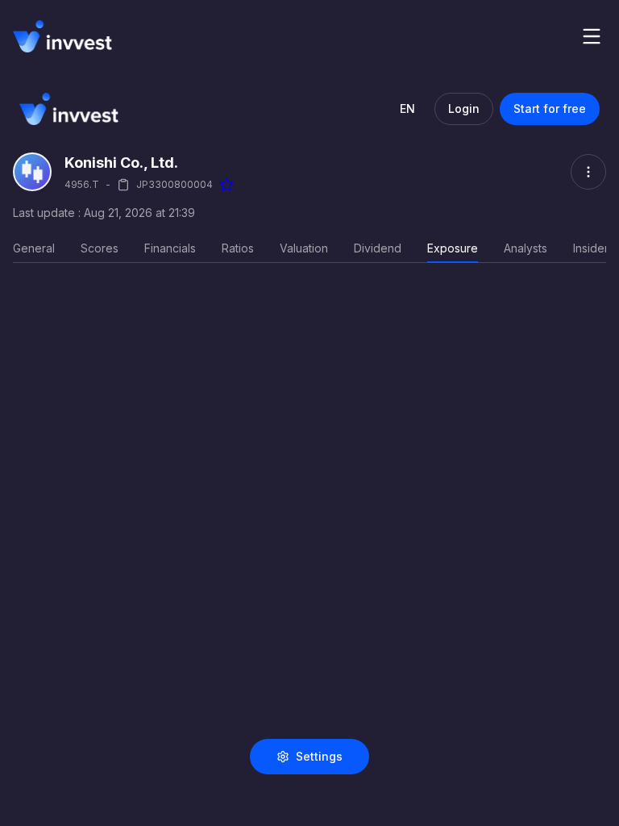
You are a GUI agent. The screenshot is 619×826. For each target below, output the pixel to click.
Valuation (304, 248)
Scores (99, 248)
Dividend (377, 248)
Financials (170, 248)
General (34, 248)
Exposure (452, 248)
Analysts (525, 248)
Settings (319, 756)
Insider (591, 248)
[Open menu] (591, 36)
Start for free (549, 108)
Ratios (238, 248)
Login (464, 108)
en (407, 108)
